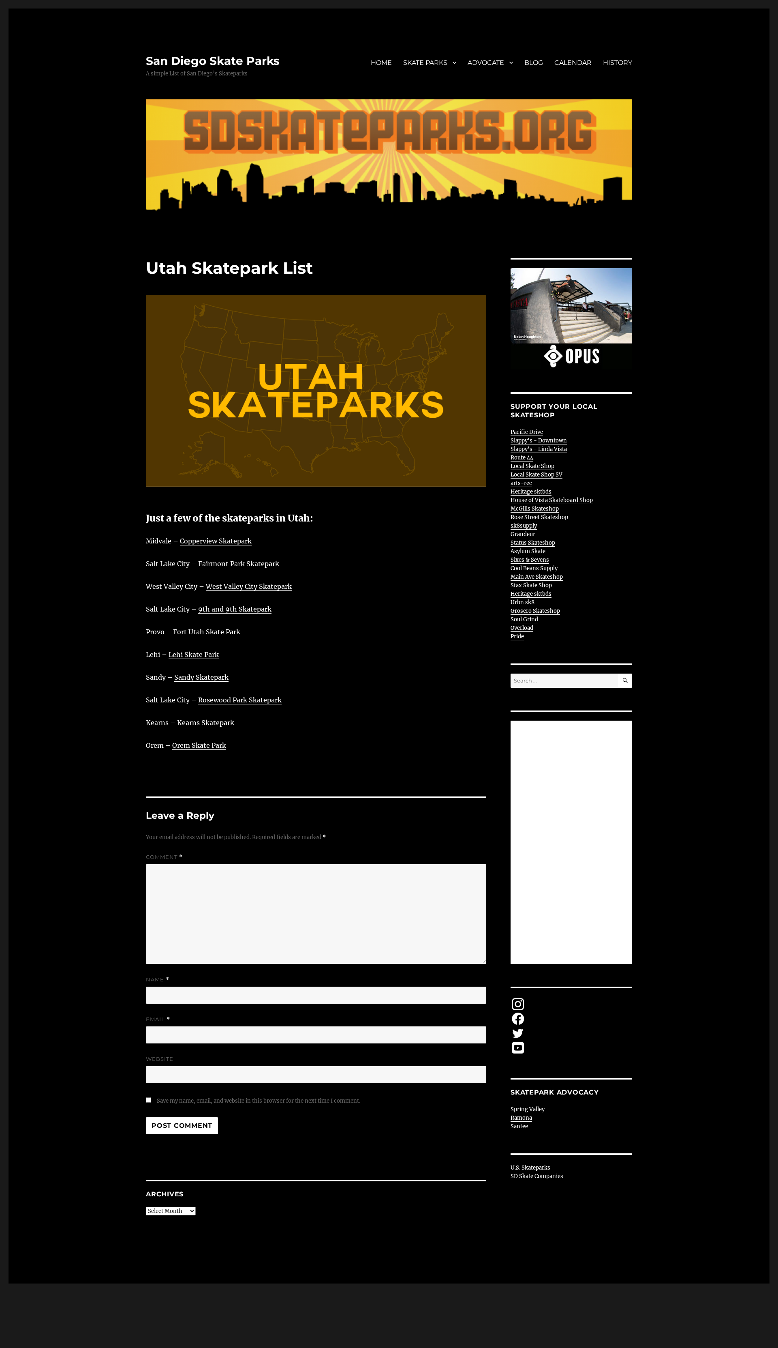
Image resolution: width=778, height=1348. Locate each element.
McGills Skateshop (535, 508)
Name (157, 979)
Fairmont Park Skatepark (238, 564)
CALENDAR (573, 63)
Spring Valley (528, 1109)
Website (159, 1059)
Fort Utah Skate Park (206, 632)
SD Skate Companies (537, 1176)
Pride (517, 636)
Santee (519, 1126)
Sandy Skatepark (201, 677)
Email (158, 1019)
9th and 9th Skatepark (234, 609)
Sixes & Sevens (530, 559)
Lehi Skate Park (194, 654)
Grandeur (523, 534)
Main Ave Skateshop (537, 576)
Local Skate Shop (532, 466)
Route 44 (522, 457)
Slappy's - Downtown (539, 440)
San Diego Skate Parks (213, 61)
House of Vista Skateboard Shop (552, 500)
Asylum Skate (528, 551)
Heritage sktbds (531, 491)
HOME (381, 63)
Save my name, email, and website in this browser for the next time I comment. (258, 1100)
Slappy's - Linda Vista (539, 449)
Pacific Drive (527, 432)
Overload (522, 628)
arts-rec (521, 483)
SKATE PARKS (425, 63)
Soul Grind (524, 619)
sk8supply (524, 525)
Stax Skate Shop (531, 585)
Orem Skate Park (199, 745)
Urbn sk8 (522, 602)
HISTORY (617, 63)
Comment (164, 857)
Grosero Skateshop (535, 610)
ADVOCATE (486, 63)
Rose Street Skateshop (539, 517)
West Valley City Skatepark (249, 586)
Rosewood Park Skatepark (240, 700)
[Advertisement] (572, 843)
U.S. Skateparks (530, 1167)
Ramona (521, 1117)
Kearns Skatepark (205, 723)
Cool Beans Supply (534, 568)
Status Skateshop (533, 542)
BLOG (533, 63)
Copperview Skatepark (216, 541)
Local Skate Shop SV (536, 474)
